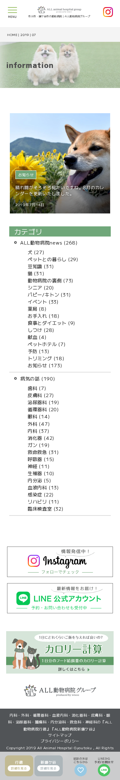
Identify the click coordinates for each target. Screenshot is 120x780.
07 (34, 34)
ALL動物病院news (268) (49, 242)
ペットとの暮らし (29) (53, 259)
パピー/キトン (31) (49, 294)
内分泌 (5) (39, 480)
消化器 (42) (41, 437)
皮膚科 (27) (41, 395)
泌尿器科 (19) (43, 402)
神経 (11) (39, 466)
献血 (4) (37, 336)
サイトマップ (60, 735)
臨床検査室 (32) (46, 508)
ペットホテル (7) (47, 343)
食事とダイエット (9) (51, 322)
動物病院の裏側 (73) (51, 280)
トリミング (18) (46, 358)
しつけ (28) (41, 329)
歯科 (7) (37, 387)
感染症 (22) (41, 494)
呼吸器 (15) (41, 459)
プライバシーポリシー (60, 740)
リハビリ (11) (43, 501)
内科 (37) (38, 430)
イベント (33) (43, 301)
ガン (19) (39, 444)
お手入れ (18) (44, 315)
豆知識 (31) (41, 266)
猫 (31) (36, 273)
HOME (12, 34)
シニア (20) (41, 287)
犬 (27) (36, 252)
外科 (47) (39, 423)
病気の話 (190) (37, 378)
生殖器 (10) (41, 473)
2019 (24, 34)
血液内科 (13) (43, 487)
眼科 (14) (39, 416)
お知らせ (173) (45, 365)
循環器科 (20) (43, 409)
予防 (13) (38, 351)
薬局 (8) (37, 308)
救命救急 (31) (43, 451)
